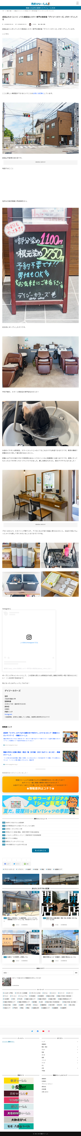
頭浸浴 (49, 869)
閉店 (22, 1008)
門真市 (15, 1008)
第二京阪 (72, 1005)
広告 (43, 1068)
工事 (41, 1002)
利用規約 (44, 1081)
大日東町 (6, 999)
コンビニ (53, 993)
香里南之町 (36, 1008)
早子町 (29, 1005)
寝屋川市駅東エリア (9, 1002)
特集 (43, 1052)
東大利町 (52, 1005)
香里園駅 (55, 1008)
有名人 (36, 1005)
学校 (14, 999)
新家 (15, 1005)
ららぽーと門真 (8, 993)
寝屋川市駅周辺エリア (65, 999)
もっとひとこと (40, 850)
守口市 (20, 999)
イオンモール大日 (35, 993)
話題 (43, 1057)
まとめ (43, 1055)
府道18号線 (7, 1005)
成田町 (29, 869)
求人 (43, 1065)
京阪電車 (33, 996)
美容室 (36, 869)
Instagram (8, 714)
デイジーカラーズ (9, 869)
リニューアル (23, 996)
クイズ (43, 1062)
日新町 (22, 1005)
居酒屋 (35, 1002)
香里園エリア (58, 869)
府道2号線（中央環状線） (53, 1002)
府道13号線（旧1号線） (70, 1002)
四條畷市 (41, 996)
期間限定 (43, 1005)
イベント (44, 1060)
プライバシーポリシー (47, 1084)
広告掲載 (44, 1089)
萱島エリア (7, 1008)
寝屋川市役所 (42, 999)
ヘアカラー (20, 869)
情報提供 (44, 1044)
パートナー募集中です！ (8, 1041)
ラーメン (13, 996)
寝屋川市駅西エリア (24, 1002)
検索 (76, 973)
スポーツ (70, 993)
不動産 (43, 1070)
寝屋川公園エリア (30, 999)
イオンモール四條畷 (21, 993)
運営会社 (44, 1086)
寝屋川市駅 (53, 999)
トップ (43, 1041)
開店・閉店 (43, 24)
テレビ (6, 996)
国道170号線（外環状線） (65, 996)
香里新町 (63, 1008)
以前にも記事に (38, 93)
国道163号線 (50, 996)
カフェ (46, 993)
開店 (42, 869)
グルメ (43, 1049)
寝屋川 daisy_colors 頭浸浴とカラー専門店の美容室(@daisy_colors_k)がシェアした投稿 (32, 668)
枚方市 (60, 1005)
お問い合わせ (45, 1092)
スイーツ (61, 993)
